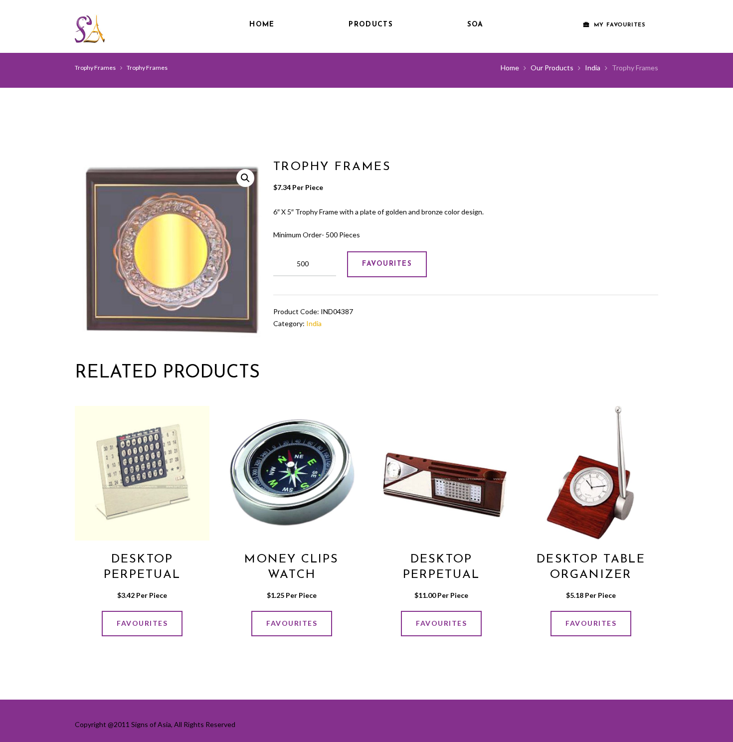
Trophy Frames (95, 67)
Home (261, 24)
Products (370, 24)
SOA (475, 24)
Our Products (552, 67)
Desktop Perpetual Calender (142, 575)
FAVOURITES (387, 264)
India (592, 67)
